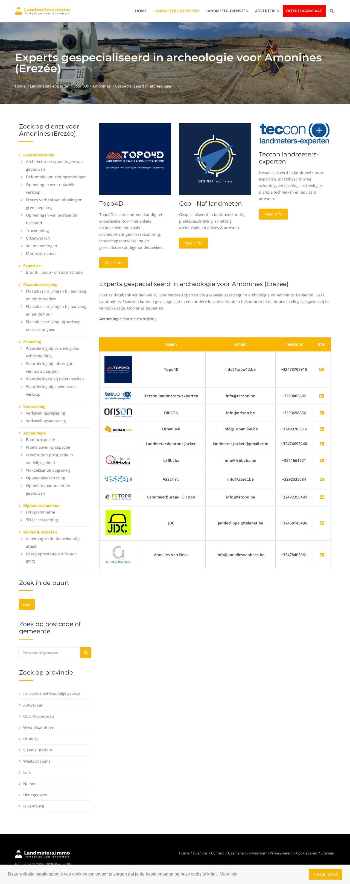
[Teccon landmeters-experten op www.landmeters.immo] (295, 133)
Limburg (31, 738)
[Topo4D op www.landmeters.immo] (135, 158)
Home (141, 10)
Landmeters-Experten (176, 10)
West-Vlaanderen (39, 727)
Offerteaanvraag (304, 10)
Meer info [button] (229, 874)
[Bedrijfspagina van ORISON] (322, 412)
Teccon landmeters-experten (289, 158)
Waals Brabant (36, 761)
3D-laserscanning (42, 519)
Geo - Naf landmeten (210, 203)
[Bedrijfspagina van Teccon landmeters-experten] (118, 395)
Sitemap (327, 853)
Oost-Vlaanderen (38, 716)
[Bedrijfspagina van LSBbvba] (322, 460)
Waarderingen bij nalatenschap (55, 378)
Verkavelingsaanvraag (46, 420)
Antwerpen (33, 705)
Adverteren (267, 10)
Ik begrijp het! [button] (326, 874)
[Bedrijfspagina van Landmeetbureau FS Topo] (322, 497)
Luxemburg (33, 806)
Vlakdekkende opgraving (48, 470)
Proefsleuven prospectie (48, 447)
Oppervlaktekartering (45, 477)
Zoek (27, 604)
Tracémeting (37, 230)
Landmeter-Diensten (227, 10)
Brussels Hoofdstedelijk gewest (51, 693)
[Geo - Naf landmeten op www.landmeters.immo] (215, 158)
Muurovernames (41, 253)
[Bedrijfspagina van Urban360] (322, 428)
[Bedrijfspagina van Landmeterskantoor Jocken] (322, 443)
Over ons (200, 853)
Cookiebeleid (306, 853)
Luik (27, 772)
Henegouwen (35, 794)
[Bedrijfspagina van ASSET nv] (322, 479)
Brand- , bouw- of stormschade (54, 272)
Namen (30, 783)
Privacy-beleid (281, 853)
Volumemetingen (41, 245)
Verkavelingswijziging (45, 413)
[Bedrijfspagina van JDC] (322, 523)
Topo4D (111, 203)
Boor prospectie (40, 439)
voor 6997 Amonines (92, 86)
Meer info (113, 262)
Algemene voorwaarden (247, 853)
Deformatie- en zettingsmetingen (56, 176)
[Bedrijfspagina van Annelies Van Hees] (322, 554)
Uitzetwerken (38, 238)
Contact (217, 853)
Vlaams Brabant (37, 749)
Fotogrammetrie (40, 512)
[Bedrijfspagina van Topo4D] (118, 369)
